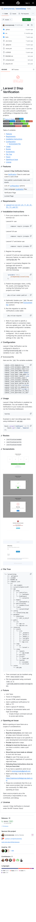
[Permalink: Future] (1, 690)
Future (8, 157)
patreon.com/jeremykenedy (13, 838)
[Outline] (33, 69)
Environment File (15, 144)
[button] (31, 226)
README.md (9, 56)
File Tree (9, 154)
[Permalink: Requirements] (1, 201)
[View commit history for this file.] (31, 25)
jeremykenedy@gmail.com (21, 771)
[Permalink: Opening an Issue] (1, 720)
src (6, 33)
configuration (14, 186)
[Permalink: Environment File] (1, 357)
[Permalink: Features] (1, 166)
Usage (8, 146)
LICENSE (8, 52)
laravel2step (21, 9)
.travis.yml (8, 48)
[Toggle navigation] (2, 2)
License (8, 162)
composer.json (9, 60)
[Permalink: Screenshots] (1, 449)
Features (9, 134)
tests (6, 37)
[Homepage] (18, 2)
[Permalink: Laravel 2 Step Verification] (1, 90)
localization (20, 189)
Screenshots (10, 152)
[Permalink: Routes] (1, 435)
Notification (12, 174)
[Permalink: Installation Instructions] (1, 211)
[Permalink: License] (1, 802)
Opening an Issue (12, 159)
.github (7, 29)
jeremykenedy (9, 9)
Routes (8, 149)
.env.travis (8, 41)
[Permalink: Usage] (1, 398)
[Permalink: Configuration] (1, 342)
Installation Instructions (14, 139)
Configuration (11, 142)
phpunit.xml (9, 64)
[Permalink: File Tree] (1, 569)
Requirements (11, 136)
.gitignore (8, 44)
